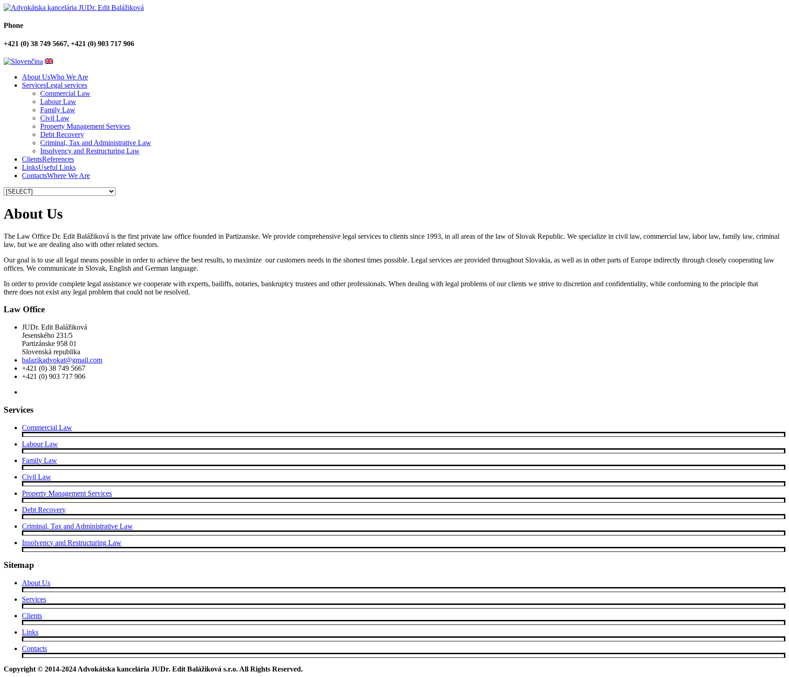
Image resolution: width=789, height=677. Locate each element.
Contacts (34, 648)
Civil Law (54, 118)
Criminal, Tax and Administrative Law (95, 143)
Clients (32, 615)
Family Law (57, 110)
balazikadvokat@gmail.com (62, 360)
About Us (36, 583)
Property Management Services (85, 126)
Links (30, 632)
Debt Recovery (62, 134)
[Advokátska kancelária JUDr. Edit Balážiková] (74, 7)
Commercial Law (65, 93)
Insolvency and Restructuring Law (90, 151)
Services (34, 599)
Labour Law (58, 101)
